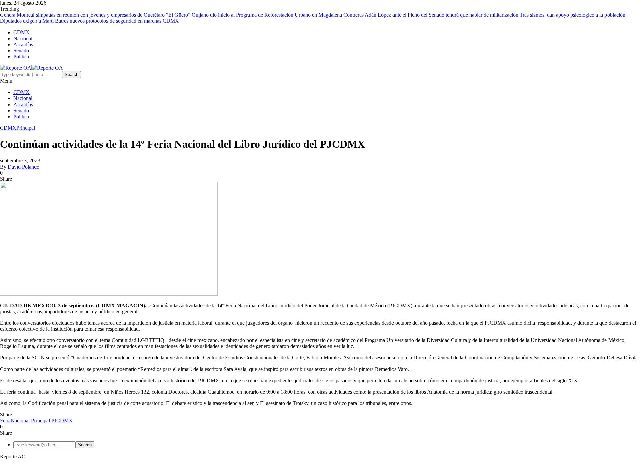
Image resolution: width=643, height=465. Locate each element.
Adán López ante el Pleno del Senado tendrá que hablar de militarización (441, 15)
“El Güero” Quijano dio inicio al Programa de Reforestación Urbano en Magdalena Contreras (265, 15)
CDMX (21, 32)
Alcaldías (23, 44)
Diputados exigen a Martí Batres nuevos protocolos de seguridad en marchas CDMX (89, 21)
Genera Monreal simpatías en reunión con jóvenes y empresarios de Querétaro (82, 15)
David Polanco (23, 167)
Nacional (22, 38)
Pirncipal (40, 420)
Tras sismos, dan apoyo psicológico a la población (572, 15)
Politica (21, 56)
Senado (21, 50)
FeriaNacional (15, 420)
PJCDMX (62, 420)
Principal (25, 128)
